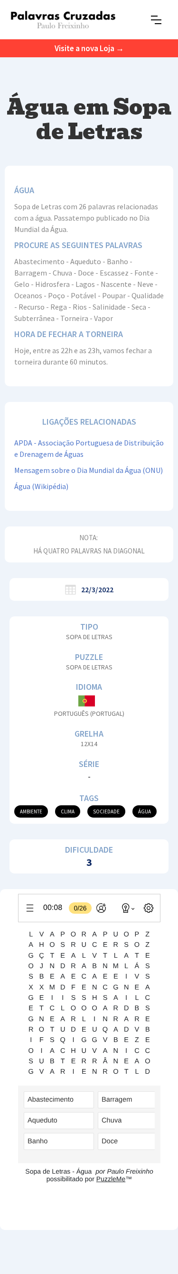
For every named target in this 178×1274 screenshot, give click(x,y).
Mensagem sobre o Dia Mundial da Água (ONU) (88, 470)
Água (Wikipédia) (41, 486)
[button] (156, 20)
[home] (62, 19)
